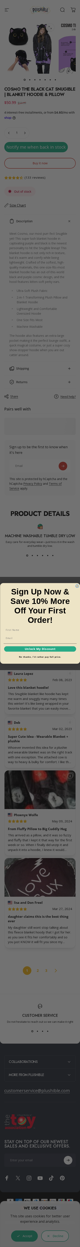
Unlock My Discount (40, 649)
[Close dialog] (77, 586)
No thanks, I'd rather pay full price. (40, 657)
